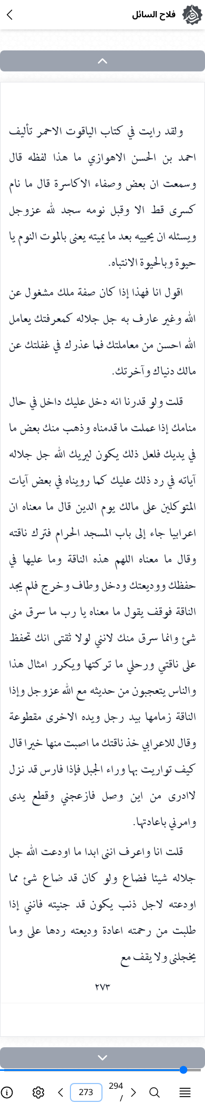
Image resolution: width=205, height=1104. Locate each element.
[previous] (60, 1092)
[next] (102, 1057)
